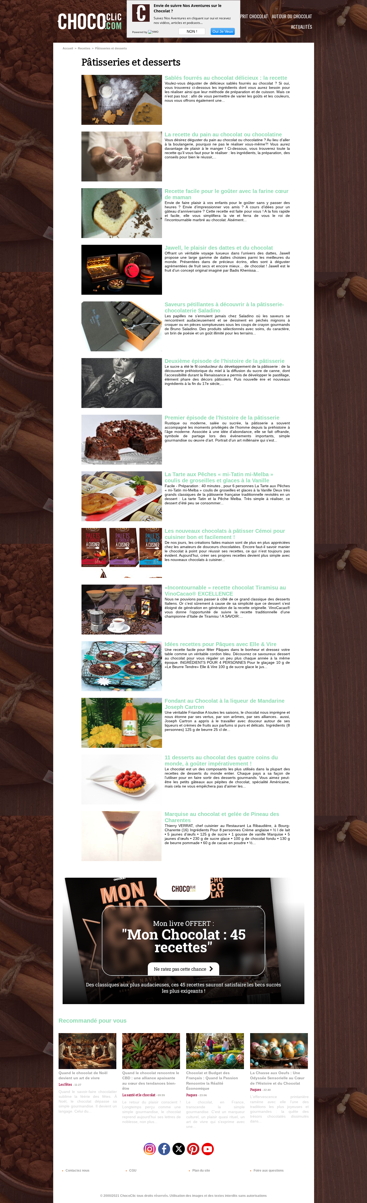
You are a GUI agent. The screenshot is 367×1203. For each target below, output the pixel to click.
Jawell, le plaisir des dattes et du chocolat (219, 248)
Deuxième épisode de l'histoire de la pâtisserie (225, 361)
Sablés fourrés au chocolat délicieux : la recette (226, 78)
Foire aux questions (268, 1170)
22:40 (266, 1089)
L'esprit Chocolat (250, 16)
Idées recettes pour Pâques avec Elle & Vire (220, 644)
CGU (132, 1170)
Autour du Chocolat (292, 16)
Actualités (301, 26)
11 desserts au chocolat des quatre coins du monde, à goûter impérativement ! (221, 760)
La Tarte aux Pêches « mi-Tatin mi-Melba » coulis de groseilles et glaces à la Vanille (219, 477)
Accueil (68, 48)
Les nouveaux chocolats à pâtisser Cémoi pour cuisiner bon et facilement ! (225, 534)
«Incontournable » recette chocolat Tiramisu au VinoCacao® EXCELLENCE (225, 591)
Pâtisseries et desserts (111, 48)
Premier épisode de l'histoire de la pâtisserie (222, 418)
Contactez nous (77, 1170)
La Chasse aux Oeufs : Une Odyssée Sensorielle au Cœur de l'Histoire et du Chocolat (277, 1078)
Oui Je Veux (223, 31)
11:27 (76, 1084)
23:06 (202, 1095)
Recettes (84, 48)
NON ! (192, 31)
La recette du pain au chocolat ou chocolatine (223, 134)
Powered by (140, 32)
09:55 (160, 1095)
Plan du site (201, 1170)
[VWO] (153, 32)
